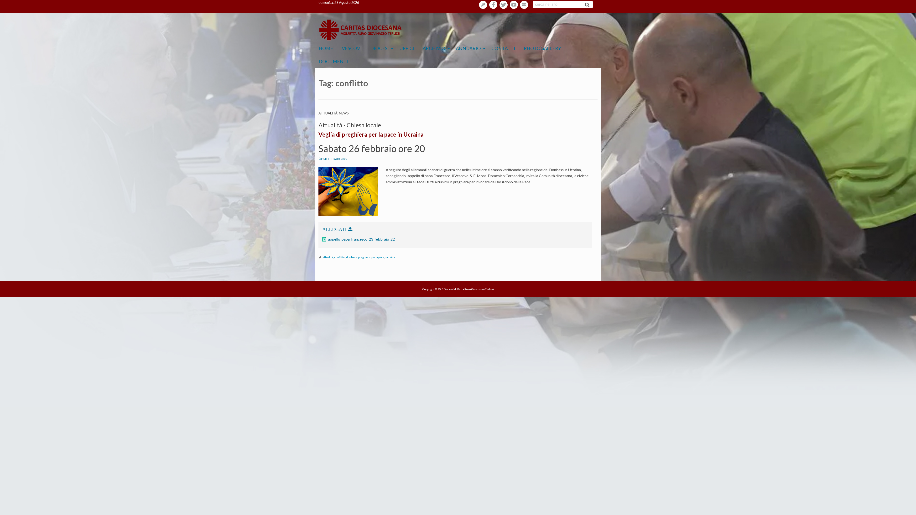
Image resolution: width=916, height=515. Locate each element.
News (344, 113)
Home (326, 48)
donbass (351, 257)
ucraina (390, 257)
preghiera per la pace (371, 257)
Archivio (434, 48)
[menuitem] (326, 48)
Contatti (503, 48)
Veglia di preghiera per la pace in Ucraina (370, 134)
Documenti (333, 61)
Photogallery (542, 48)
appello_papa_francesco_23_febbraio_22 (361, 239)
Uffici (406, 48)
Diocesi (379, 48)
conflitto (339, 257)
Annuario (468, 48)
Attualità (328, 113)
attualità (328, 257)
